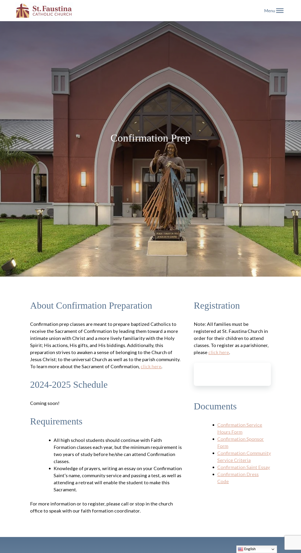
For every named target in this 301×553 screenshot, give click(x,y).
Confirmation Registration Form (232, 374)
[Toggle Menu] (280, 10)
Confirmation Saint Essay (243, 467)
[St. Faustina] (44, 10)
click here (151, 366)
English (249, 548)
